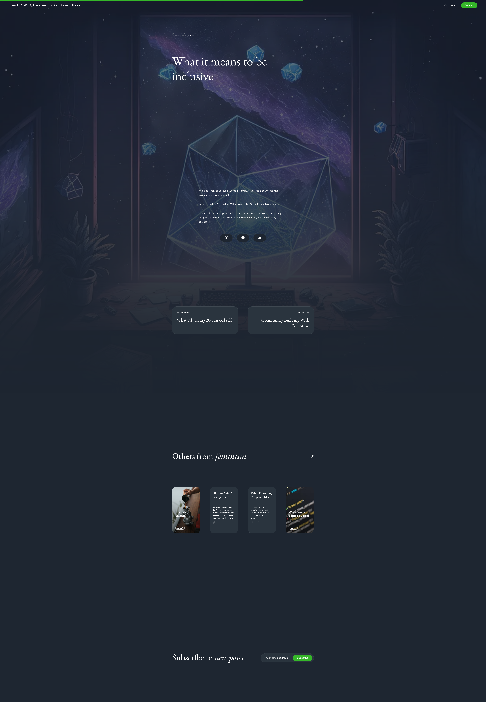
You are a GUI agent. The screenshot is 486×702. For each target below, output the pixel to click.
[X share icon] (226, 238)
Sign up (469, 5)
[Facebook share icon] (243, 238)
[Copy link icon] (259, 238)
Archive (65, 5)
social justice (190, 35)
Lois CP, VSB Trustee (27, 5)
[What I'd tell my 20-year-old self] (205, 320)
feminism (177, 35)
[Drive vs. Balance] (186, 510)
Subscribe (302, 658)
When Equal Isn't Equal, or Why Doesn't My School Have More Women (240, 204)
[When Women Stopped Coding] (300, 510)
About (53, 5)
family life (180, 528)
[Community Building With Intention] (281, 320)
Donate (76, 5)
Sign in (453, 5)
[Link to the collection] (308, 455)
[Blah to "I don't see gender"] (224, 510)
